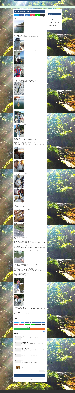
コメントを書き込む (30, 379)
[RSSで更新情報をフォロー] (37, 329)
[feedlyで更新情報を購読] (22, 329)
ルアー (15, 318)
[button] (60, 10)
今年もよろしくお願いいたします (54, 27)
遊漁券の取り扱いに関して (53, 25)
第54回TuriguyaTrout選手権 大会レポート (55, 20)
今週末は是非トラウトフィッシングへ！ (54, 23)
